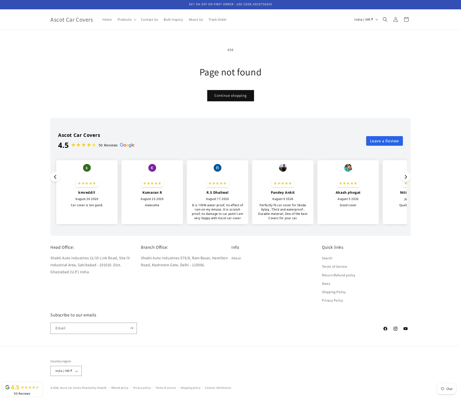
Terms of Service (334, 267)
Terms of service (166, 387)
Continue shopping (230, 95)
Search (327, 258)
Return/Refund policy (338, 275)
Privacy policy (142, 387)
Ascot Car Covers (70, 388)
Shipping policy (190, 387)
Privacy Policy (332, 300)
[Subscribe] (131, 328)
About (236, 258)
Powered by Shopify (94, 388)
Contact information (218, 387)
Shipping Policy (334, 292)
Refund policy (119, 387)
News (326, 283)
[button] (126, 19)
